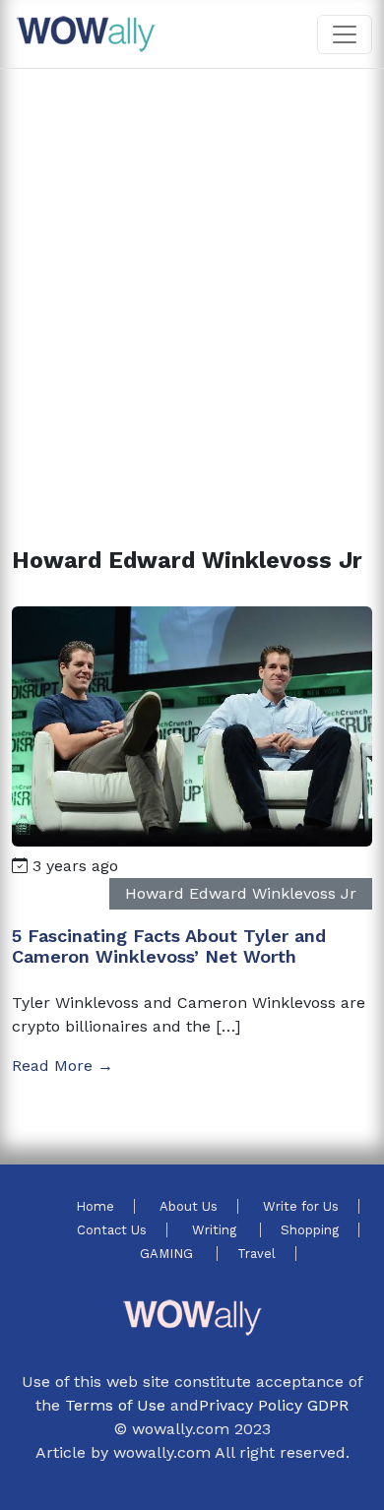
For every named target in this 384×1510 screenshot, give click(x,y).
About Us (189, 1206)
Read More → (62, 1065)
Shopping (310, 1230)
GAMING (168, 1253)
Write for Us (301, 1206)
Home (95, 1206)
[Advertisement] (192, 284)
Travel (256, 1253)
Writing (216, 1230)
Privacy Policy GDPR (274, 1405)
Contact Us (112, 1230)
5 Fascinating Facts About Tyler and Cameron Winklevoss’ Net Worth (169, 946)
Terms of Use (115, 1405)
